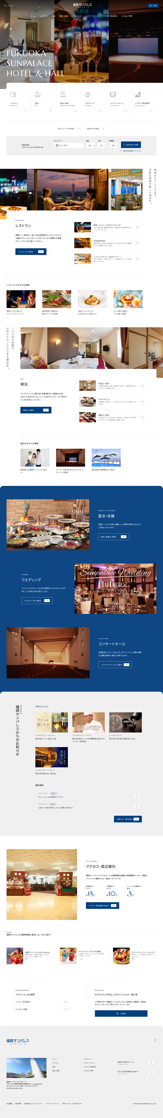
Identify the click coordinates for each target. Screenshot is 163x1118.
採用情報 (18, 1104)
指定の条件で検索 (132, 145)
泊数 (87, 141)
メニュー (11, 5)
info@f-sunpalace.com (15, 1088)
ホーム (32, 16)
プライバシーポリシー (53, 1104)
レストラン (43, 16)
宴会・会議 (64, 16)
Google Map (37, 1084)
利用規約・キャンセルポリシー (33, 1104)
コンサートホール (92, 16)
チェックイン (58, 141)
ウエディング (76, 16)
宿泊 (53, 16)
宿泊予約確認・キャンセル (132, 151)
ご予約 (154, 6)
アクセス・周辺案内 (110, 16)
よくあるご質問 (127, 16)
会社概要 (10, 1104)
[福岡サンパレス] (82, 5)
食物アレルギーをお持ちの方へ (72, 1104)
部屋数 (111, 141)
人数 (99, 141)
